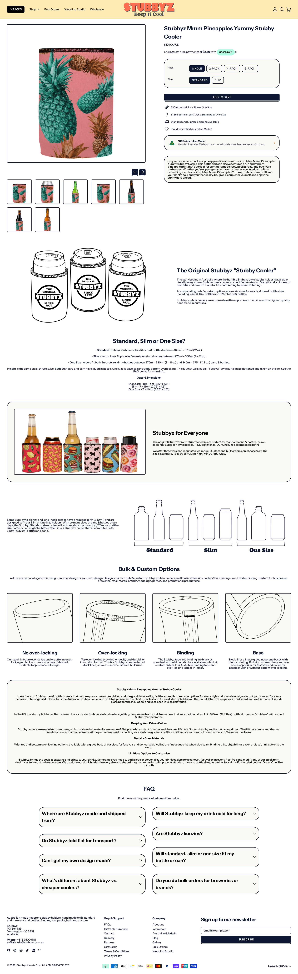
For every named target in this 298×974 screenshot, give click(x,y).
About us (158, 924)
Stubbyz (21, 965)
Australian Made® (164, 933)
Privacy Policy (113, 955)
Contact (109, 933)
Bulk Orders (51, 9)
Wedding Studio (74, 9)
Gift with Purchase (116, 929)
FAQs (107, 924)
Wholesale (97, 9)
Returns (109, 942)
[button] (281, 9)
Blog (155, 938)
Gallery (156, 942)
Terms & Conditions (116, 951)
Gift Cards (110, 947)
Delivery (109, 938)
